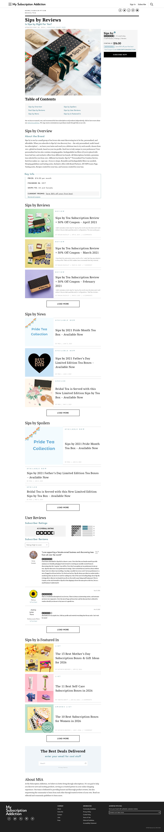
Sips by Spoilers (70, 107)
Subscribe (142, 4)
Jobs (58, 817)
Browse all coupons (34, 197)
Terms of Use (87, 817)
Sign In (133, 4)
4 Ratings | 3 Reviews (120, 38)
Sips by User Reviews (72, 110)
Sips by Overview (35, 107)
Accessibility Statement (89, 823)
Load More (63, 304)
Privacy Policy (87, 812)
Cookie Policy (87, 814)
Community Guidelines (89, 809)
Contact (59, 814)
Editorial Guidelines (88, 820)
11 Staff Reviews (108, 38)
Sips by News (33, 114)
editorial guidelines (33, 123)
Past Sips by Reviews (36, 110)
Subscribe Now (120, 55)
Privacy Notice (63, 767)
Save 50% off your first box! (59, 193)
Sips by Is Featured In (72, 114)
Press (58, 820)
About (59, 809)
